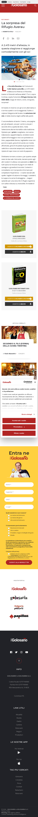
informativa (14, 555)
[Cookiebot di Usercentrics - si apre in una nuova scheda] (24, 382)
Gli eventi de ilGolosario (18, 520)
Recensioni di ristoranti (17, 528)
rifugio (17, 191)
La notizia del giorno (16, 518)
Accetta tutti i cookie (19, 420)
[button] (34, 69)
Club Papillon (23, 2)
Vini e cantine (14, 530)
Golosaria (10, 2)
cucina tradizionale (11, 194)
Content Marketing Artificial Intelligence (13, 814)
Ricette (13, 535)
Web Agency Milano (14, 813)
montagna (8, 191)
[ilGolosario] (19, 4)
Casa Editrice (16, 2)
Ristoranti (5, 19)
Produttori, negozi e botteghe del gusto (22, 533)
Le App (28, 2)
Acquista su (19, 252)
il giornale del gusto (12, 198)
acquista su (19, 246)
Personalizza (18, 427)
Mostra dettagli (27, 414)
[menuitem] (19, 695)
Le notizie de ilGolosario (18, 515)
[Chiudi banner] (35, 382)
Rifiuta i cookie (19, 433)
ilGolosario (4, 2)
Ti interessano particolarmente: (16, 525)
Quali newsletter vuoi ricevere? (16, 513)
